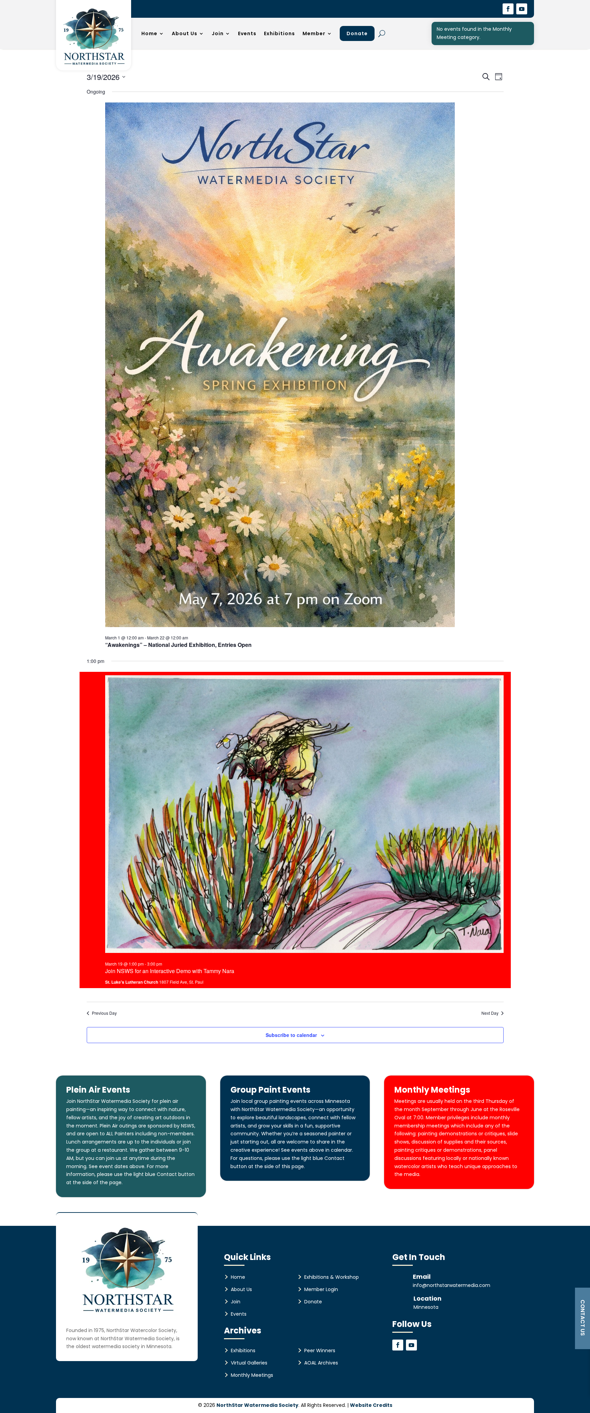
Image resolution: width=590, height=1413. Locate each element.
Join (218, 33)
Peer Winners (319, 1350)
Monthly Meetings (252, 1375)
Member (314, 33)
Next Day (489, 1013)
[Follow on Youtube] (521, 8)
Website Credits (371, 1405)
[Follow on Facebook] (508, 8)
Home (149, 33)
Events (247, 33)
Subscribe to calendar (291, 1034)
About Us (184, 33)
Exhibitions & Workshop (331, 1277)
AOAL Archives (321, 1362)
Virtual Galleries (249, 1362)
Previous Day (104, 1013)
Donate (357, 33)
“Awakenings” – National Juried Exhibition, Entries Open (178, 645)
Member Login (321, 1289)
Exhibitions (279, 33)
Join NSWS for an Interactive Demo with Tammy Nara (169, 971)
